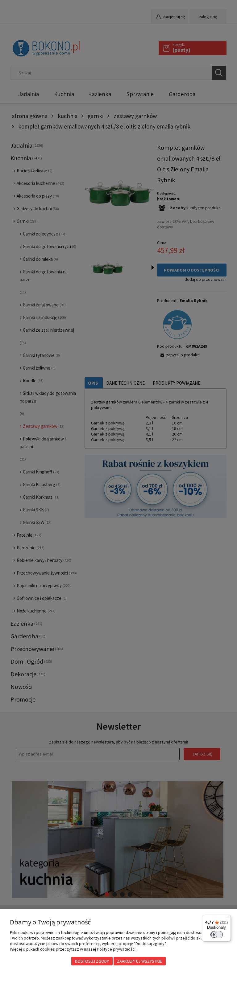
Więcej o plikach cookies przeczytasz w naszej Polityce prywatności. (73, 949)
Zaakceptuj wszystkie (139, 961)
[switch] (216, 934)
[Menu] (227, 918)
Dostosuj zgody (92, 961)
